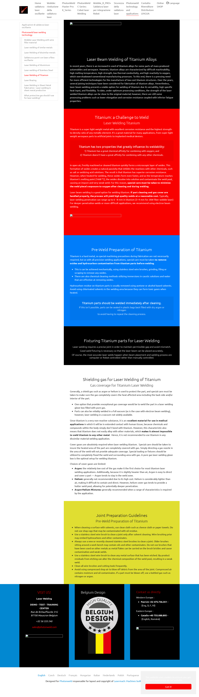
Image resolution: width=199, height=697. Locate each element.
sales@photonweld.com (44, 626)
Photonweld (66, 681)
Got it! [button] (168, 686)
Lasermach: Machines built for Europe (133, 681)
